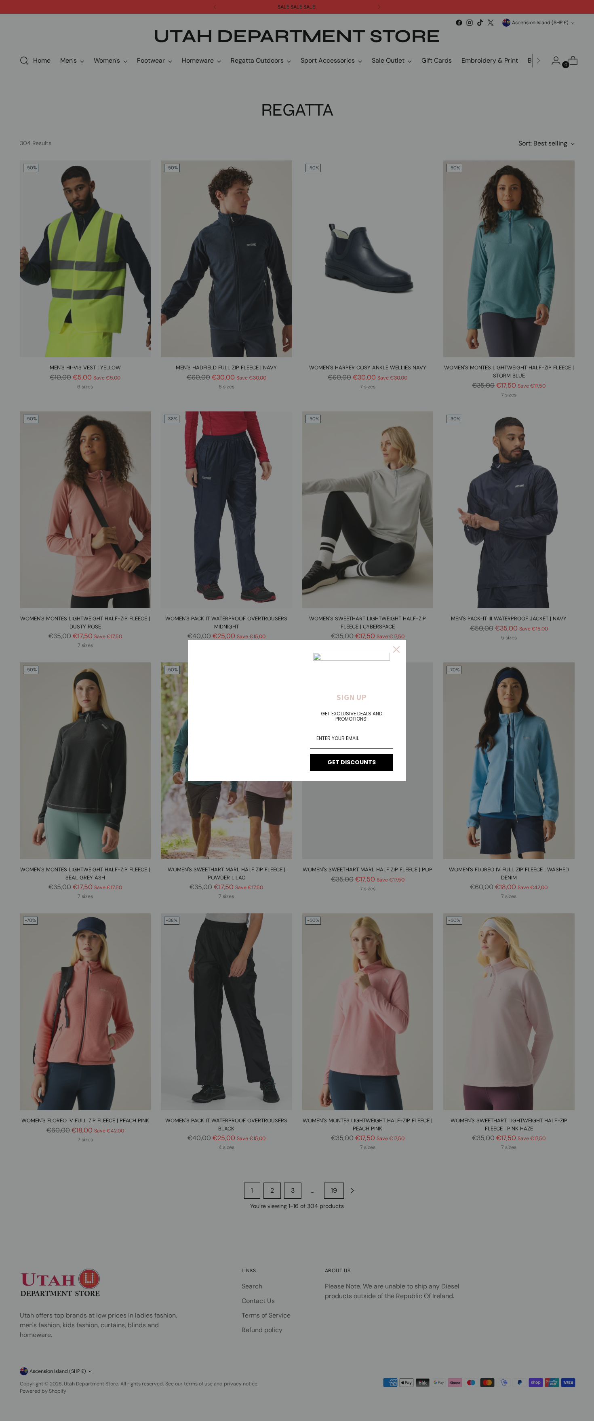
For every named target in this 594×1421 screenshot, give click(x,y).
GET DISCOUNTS (351, 762)
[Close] (396, 649)
